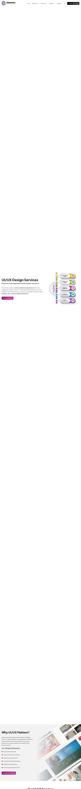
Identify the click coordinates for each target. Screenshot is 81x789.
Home (28, 3)
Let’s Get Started (7, 298)
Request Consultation (73, 3)
